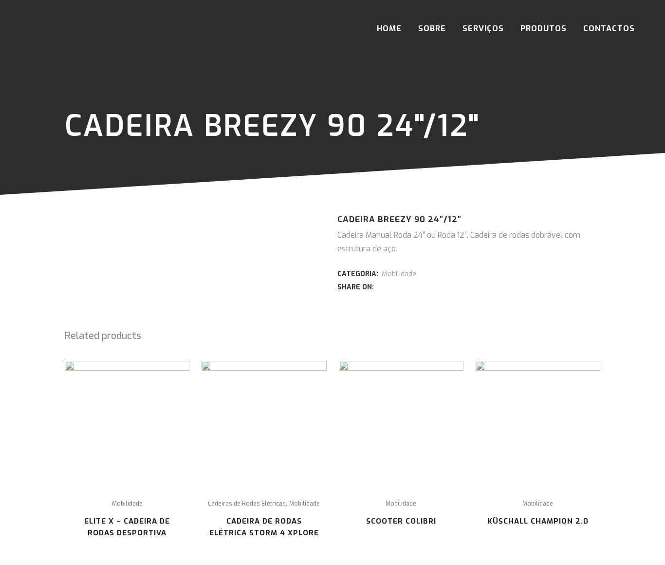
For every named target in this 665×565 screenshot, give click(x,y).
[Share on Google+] (402, 287)
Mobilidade (399, 274)
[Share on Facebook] (381, 287)
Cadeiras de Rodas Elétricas (247, 504)
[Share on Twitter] (391, 287)
